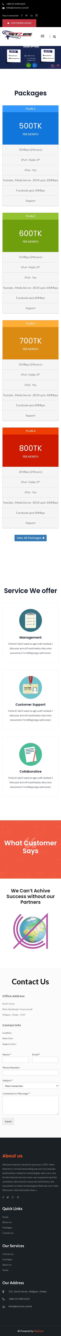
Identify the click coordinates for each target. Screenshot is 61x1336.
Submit (8, 1121)
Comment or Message (16, 1093)
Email (36, 1054)
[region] (30, 55)
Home (5, 1217)
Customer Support (30, 704)
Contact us (8, 1232)
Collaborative (31, 771)
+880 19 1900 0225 (15, 4)
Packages (7, 1227)
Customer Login (21, 23)
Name (7, 1054)
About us (7, 1222)
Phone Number (11, 1067)
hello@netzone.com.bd (17, 7)
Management (31, 637)
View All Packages (29, 538)
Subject (8, 1080)
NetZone (38, 1330)
